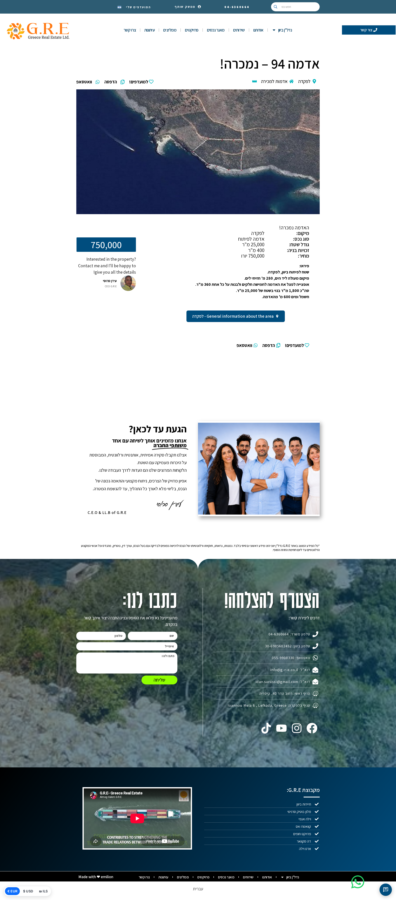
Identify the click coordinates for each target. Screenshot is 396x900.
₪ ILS (43, 891)
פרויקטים (191, 30)
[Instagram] (296, 728)
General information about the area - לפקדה (233, 316)
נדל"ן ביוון (285, 30)
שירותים (239, 30)
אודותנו (258, 30)
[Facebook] (312, 728)
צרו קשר (130, 30)
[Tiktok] (266, 728)
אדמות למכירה (274, 81)
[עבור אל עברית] (119, 7)
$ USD (28, 891)
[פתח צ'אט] (386, 890)
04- (237, 7)
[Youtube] (281, 728)
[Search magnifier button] (275, 7)
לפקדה (304, 81)
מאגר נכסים (216, 30)
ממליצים (169, 30)
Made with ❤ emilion (95, 876)
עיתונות (149, 30)
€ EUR (12, 891)
